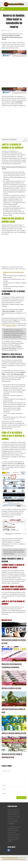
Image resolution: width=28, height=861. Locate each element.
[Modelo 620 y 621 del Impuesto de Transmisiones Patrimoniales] (14, 653)
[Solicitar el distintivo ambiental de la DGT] (14, 722)
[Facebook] (9, 850)
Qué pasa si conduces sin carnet (11, 688)
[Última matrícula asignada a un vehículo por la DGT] (14, 629)
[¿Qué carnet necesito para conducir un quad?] (14, 698)
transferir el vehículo (11, 325)
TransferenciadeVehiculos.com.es (9, 857)
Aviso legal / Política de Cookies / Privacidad (13, 859)
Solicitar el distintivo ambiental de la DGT (14, 733)
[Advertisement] (14, 71)
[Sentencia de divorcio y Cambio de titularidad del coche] (14, 743)
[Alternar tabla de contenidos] (24, 139)
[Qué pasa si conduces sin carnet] (14, 677)
